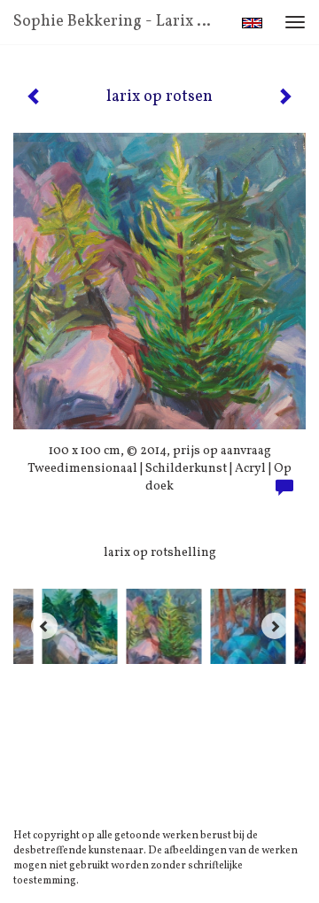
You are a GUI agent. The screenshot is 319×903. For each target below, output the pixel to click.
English (252, 23)
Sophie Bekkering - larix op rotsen (122, 22)
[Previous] (44, 626)
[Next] (274, 626)
